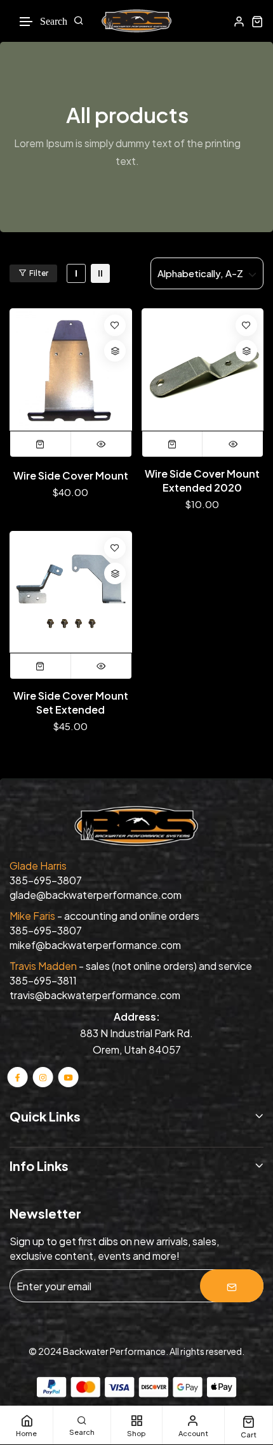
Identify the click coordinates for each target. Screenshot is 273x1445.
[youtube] (67, 1076)
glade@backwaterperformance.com (96, 894)
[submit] (231, 1285)
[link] (76, 273)
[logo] (136, 21)
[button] (27, 22)
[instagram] (42, 1076)
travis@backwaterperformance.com (95, 995)
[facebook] (17, 1076)
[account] (239, 21)
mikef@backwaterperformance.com (95, 944)
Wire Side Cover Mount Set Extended (70, 702)
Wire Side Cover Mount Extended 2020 (202, 480)
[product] (71, 369)
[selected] (40, 444)
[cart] (257, 21)
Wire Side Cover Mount (70, 475)
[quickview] (101, 444)
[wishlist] (115, 325)
